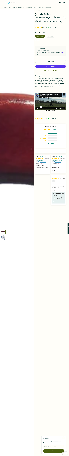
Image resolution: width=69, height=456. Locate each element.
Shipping (38, 50)
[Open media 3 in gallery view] (3, 237)
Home (4, 7)
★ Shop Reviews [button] (68, 229)
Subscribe (53, 451)
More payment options (50, 70)
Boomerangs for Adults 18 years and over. (16, 7)
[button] (60, 3)
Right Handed (40, 36)
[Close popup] (63, 437)
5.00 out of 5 (54, 129)
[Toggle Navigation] (5, 3)
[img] (39, 158)
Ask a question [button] (50, 143)
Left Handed (50, 36)
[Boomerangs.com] (12, 3)
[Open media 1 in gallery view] (3, 232)
